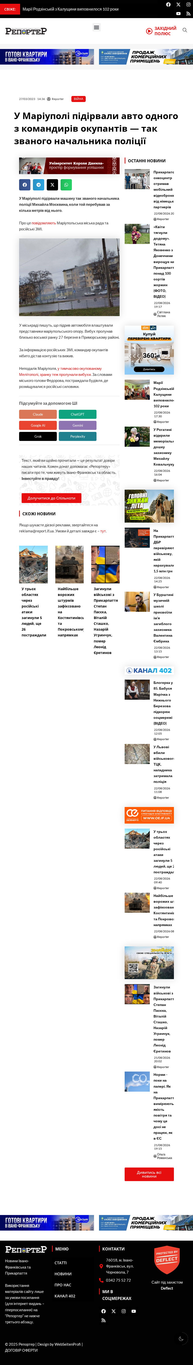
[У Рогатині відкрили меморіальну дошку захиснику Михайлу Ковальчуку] (137, 437)
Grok (38, 436)
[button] (96, 27)
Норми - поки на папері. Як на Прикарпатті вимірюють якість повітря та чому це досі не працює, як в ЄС (164, 1106)
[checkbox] (181, 1338)
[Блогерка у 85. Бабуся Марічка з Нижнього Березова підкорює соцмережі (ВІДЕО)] (137, 690)
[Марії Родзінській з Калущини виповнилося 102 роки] (137, 390)
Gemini (78, 425)
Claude (38, 414)
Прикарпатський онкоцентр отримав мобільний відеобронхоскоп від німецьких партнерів (169, 189)
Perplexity (77, 436)
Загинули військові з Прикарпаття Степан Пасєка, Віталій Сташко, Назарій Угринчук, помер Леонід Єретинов (165, 1019)
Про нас (63, 1284)
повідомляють (44, 223)
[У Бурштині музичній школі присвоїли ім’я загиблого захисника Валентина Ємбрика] (137, 602)
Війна (78, 99)
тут (103, 531)
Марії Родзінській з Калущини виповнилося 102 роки (165, 394)
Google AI (38, 425)
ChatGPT (77, 414)
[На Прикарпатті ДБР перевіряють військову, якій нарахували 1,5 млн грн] (137, 538)
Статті (61, 1262)
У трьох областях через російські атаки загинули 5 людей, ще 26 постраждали (165, 851)
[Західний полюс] (149, 31)
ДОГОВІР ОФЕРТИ (21, 1350)
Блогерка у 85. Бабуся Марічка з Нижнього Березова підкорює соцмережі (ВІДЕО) (163, 702)
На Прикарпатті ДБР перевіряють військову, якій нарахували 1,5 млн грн (165, 550)
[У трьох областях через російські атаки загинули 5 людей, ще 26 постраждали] (137, 839)
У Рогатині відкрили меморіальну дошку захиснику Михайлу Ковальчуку (165, 447)
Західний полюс (165, 31)
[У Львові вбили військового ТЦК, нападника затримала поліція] (137, 754)
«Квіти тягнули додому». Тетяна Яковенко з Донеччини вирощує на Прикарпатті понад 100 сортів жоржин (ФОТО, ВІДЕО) (164, 261)
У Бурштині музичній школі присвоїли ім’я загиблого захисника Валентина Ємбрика (163, 617)
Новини (63, 1273)
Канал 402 (65, 1295)
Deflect (167, 1288)
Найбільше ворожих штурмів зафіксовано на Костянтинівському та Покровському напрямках (171, 910)
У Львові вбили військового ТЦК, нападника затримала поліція (165, 764)
